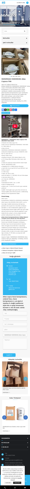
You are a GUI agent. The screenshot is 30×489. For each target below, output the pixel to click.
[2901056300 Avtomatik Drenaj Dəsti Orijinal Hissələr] (15, 374)
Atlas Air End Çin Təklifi (8, 253)
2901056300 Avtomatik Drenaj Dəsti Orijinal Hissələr (13, 389)
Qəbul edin (17, 483)
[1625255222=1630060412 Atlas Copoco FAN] (15, 61)
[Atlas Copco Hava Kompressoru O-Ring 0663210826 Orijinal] (15, 412)
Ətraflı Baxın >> (6, 392)
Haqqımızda (5, 438)
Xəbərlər (4, 447)
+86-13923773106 (13, 281)
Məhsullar (9, 23)
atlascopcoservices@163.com (14, 288)
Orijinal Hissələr (16, 23)
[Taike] (4, 2)
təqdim (9, 355)
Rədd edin (8, 483)
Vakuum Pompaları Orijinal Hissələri (12, 250)
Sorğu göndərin (16, 106)
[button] (4, 379)
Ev (4, 23)
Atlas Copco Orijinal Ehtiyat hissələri (11, 24)
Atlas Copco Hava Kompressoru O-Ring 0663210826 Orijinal (12, 427)
